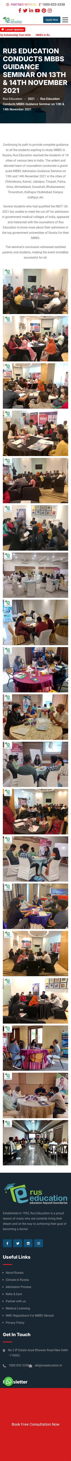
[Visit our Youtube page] (38, 11)
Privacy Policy (15, 1322)
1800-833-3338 (53, 4)
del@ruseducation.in (48, 1365)
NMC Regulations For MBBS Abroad (30, 1315)
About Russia (14, 1272)
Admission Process (18, 1287)
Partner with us (23, 4)
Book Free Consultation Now (35, 1424)
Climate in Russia (17, 1280)
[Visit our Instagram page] (50, 11)
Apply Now (51, 19)
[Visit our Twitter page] (25, 11)
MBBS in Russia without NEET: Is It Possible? (38, 34)
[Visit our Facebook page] (20, 11)
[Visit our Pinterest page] (44, 11)
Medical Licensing (18, 1308)
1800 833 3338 (19, 1365)
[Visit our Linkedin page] (31, 11)
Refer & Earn (14, 1294)
